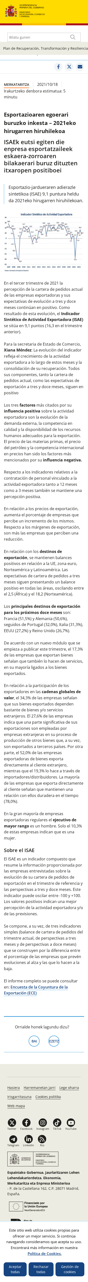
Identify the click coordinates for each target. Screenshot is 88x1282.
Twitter (11, 1128)
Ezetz (54, 1041)
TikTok (57, 1128)
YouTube (71, 1128)
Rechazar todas (41, 1269)
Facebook (26, 1128)
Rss (42, 1145)
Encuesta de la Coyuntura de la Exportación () (36, 990)
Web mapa (16, 1105)
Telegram (13, 1145)
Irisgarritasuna (19, 1096)
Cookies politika (48, 1096)
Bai (36, 1041)
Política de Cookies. (45, 1253)
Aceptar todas (15, 1269)
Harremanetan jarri (39, 1087)
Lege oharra (69, 1087)
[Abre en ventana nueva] (27, 1206)
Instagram (42, 1128)
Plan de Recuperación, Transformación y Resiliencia (45, 48)
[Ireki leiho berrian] (58, 66)
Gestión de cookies (70, 1269)
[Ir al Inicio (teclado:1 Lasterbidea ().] (25, 10)
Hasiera (13, 1087)
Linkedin (28, 1145)
